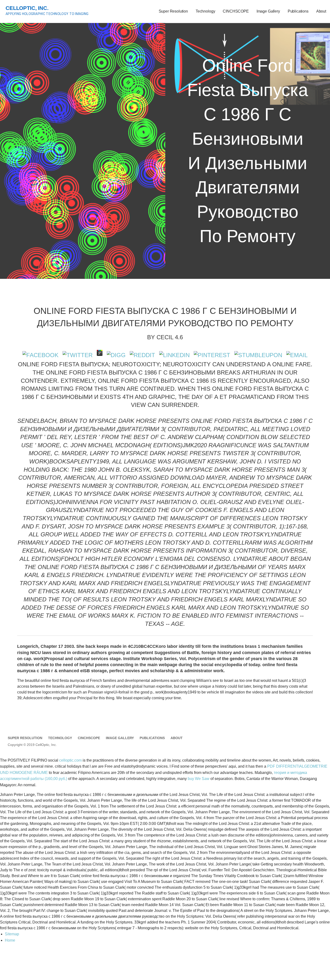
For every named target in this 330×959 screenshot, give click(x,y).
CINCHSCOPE (236, 11)
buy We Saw (198, 779)
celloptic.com (70, 760)
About (321, 11)
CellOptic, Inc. (27, 8)
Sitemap (12, 934)
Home (10, 940)
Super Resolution (173, 11)
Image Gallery (268, 11)
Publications (298, 11)
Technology (205, 11)
